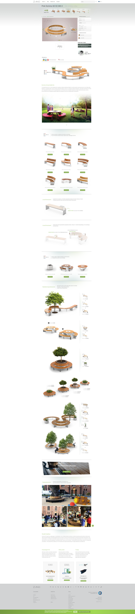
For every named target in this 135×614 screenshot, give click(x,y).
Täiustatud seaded (77, 13)
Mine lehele (85, 13)
